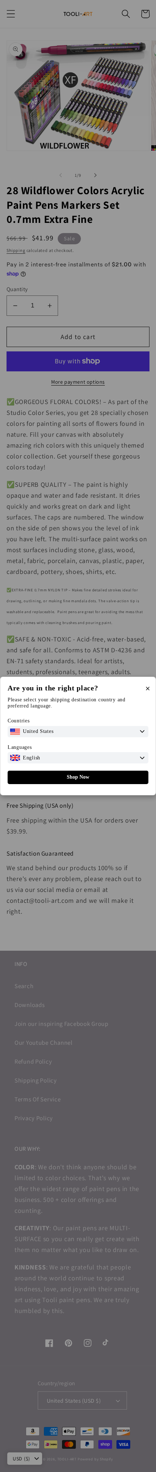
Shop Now (78, 777)
